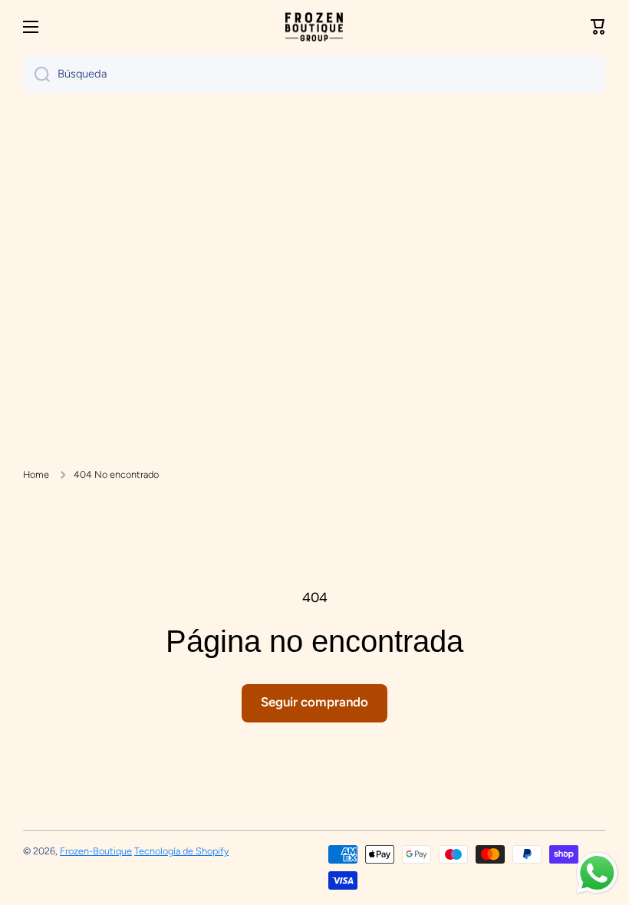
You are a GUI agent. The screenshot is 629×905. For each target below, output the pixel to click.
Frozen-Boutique (96, 851)
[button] (598, 27)
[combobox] (314, 74)
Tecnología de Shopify (181, 851)
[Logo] (314, 27)
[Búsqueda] (36, 74)
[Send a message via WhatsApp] (597, 873)
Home (36, 474)
